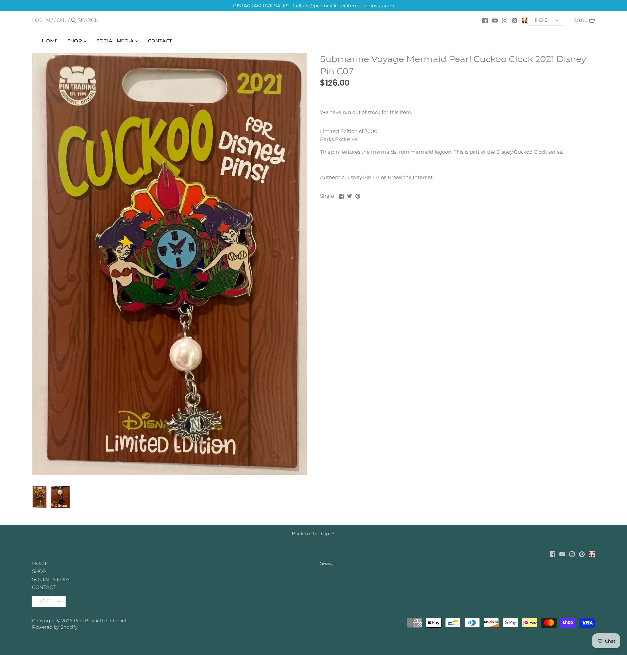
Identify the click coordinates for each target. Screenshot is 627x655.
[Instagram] (504, 20)
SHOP (39, 571)
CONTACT (44, 587)
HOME (40, 563)
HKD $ (539, 20)
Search (328, 563)
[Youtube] (495, 20)
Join (60, 20)
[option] (39, 497)
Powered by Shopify (55, 627)
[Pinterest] (514, 20)
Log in (41, 20)
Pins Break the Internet (100, 620)
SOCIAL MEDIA (50, 579)
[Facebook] (485, 20)
